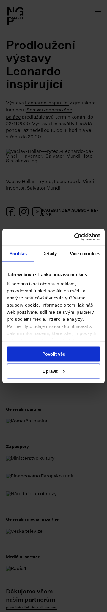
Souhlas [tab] (18, 253)
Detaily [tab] (49, 253)
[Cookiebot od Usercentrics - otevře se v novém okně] (75, 237)
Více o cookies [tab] (85, 253)
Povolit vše (53, 353)
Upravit (50, 371)
